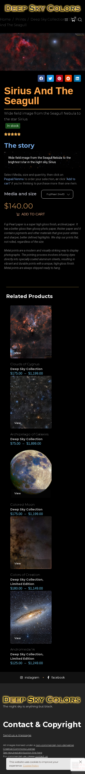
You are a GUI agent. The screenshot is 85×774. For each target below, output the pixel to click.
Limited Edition (22, 584)
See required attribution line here (22, 752)
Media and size (20, 193)
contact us (41, 756)
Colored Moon (22, 505)
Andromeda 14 (22, 649)
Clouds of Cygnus (24, 364)
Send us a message (17, 735)
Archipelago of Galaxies (29, 434)
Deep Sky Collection (26, 369)
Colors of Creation (25, 575)
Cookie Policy (31, 765)
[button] (41, 78)
